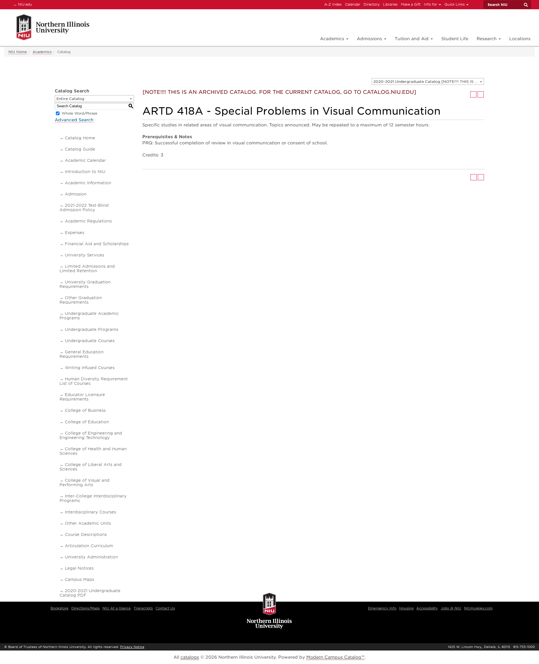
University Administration (91, 557)
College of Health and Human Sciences (93, 451)
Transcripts (143, 608)
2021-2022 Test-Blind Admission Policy (84, 207)
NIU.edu (22, 4)
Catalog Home (80, 138)
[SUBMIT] (525, 5)
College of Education (87, 422)
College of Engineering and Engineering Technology (91, 435)
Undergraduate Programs (91, 329)
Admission (75, 194)
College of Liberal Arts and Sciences (91, 466)
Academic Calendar (85, 160)
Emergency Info (382, 608)
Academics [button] (333, 38)
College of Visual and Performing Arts (84, 482)
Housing (406, 608)
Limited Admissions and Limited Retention (87, 268)
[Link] (46, 28)
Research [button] (487, 38)
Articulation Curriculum (89, 546)
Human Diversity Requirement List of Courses (94, 381)
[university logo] (269, 611)
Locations (520, 38)
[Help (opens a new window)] (481, 94)
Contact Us (165, 608)
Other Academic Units (88, 523)
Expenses (74, 232)
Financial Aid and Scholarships (97, 244)
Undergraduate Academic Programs (89, 315)
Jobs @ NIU (451, 608)
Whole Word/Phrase (79, 113)
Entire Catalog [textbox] (70, 99)
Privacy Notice (132, 647)
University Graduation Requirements (85, 284)
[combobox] (428, 81)
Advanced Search (74, 119)
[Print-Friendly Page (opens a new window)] (473, 94)
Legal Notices (79, 568)
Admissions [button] (370, 38)
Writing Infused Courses (90, 367)
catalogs (190, 657)
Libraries (390, 4)
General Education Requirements (82, 354)
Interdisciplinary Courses (90, 512)
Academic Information (88, 183)
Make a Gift (411, 4)
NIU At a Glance (116, 608)
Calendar (352, 4)
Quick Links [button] (455, 4)
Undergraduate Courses (90, 340)
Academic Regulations (88, 221)
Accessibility (427, 608)
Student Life (454, 38)
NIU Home (17, 52)
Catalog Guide (80, 149)
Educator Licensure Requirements (82, 396)
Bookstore (59, 608)
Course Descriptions (86, 534)
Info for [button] (431, 4)
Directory (372, 4)
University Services (84, 255)
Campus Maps (79, 579)
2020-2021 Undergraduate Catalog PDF (90, 592)
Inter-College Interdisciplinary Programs (93, 498)
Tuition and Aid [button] (412, 38)
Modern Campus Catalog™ (335, 657)
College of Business (85, 410)
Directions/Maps (85, 608)
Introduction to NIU (85, 171)
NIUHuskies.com (478, 608)
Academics (42, 52)
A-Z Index (333, 4)
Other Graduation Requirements (81, 299)
